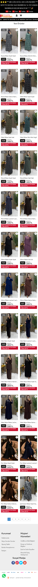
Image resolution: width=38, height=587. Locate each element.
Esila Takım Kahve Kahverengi (9, 382)
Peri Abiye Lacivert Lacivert (28, 463)
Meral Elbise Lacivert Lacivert (9, 219)
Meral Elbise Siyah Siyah (8, 178)
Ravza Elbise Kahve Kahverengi (9, 97)
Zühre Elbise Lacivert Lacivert (9, 300)
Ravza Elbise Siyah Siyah (8, 56)
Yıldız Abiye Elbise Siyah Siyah (28, 382)
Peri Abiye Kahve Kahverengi (9, 504)
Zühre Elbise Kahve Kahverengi (28, 300)
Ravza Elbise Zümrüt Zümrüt (28, 56)
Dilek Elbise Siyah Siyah (27, 97)
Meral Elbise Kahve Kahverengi (28, 219)
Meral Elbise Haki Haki (27, 178)
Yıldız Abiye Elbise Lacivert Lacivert (9, 422)
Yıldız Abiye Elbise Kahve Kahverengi (28, 422)
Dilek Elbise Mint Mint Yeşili (28, 137)
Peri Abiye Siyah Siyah (8, 463)
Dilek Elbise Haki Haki (7, 137)
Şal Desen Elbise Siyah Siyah (28, 504)
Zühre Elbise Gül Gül (26, 259)
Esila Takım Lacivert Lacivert (28, 341)
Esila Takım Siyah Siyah (8, 341)
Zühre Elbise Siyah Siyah (8, 259)
